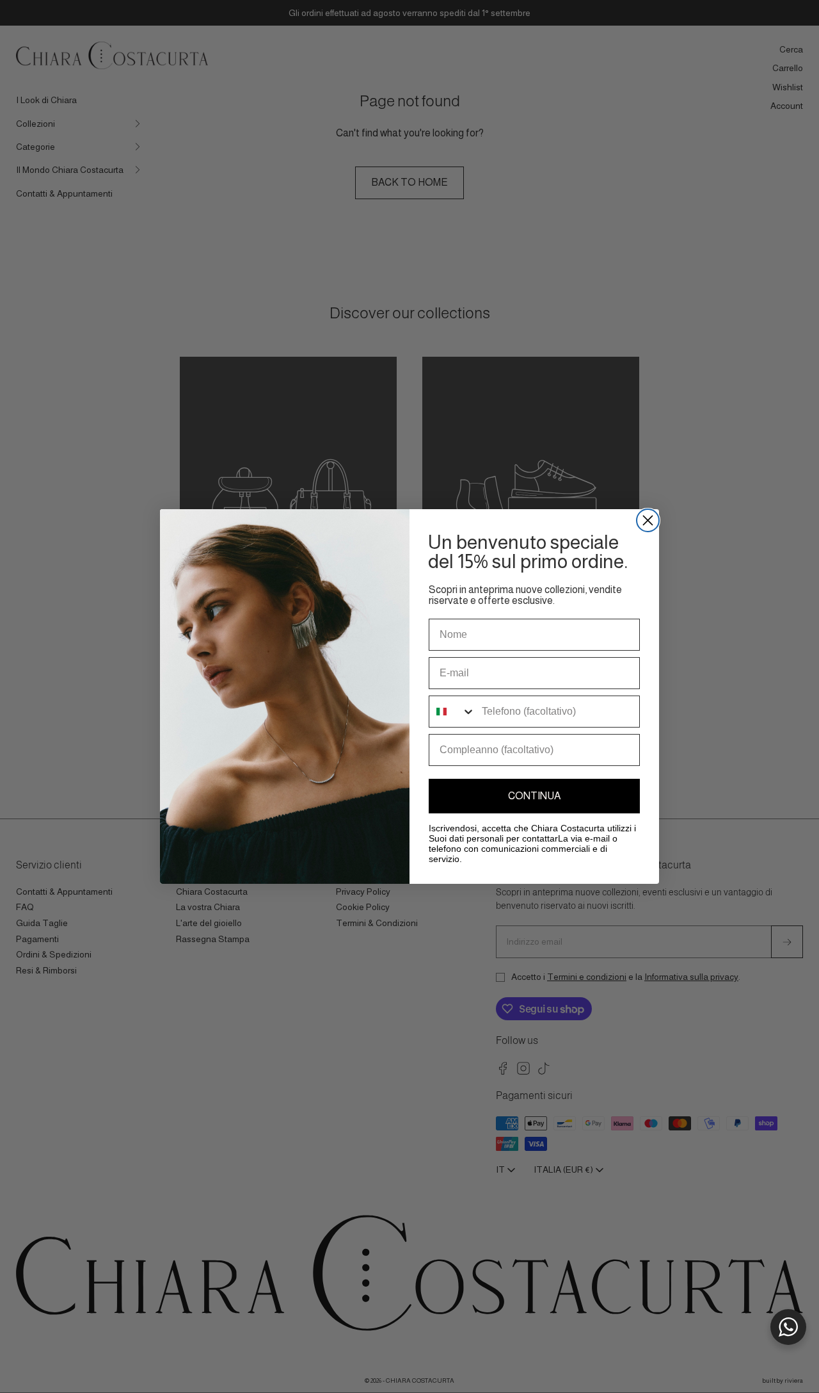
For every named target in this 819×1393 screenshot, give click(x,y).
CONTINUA (534, 795)
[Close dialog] (648, 520)
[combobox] (452, 711)
